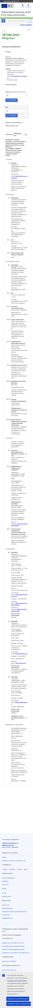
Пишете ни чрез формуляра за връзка (13, 949)
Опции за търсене (26, 25)
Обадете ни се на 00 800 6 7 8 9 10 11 (13, 943)
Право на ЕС (6, 905)
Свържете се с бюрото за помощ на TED (14, 860)
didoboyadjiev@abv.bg (19, 703)
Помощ (4, 857)
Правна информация (8, 878)
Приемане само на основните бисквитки (19, 1003)
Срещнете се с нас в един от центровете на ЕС (16, 952)
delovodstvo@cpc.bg (21, 653)
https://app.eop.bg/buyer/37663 (19, 610)
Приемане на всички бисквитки (18, 999)
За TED (4, 893)
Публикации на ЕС (7, 918)
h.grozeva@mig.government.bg (19, 177)
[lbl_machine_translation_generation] (22, 123)
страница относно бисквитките (17, 980)
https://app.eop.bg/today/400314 (19, 524)
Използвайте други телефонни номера (13, 946)
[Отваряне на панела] (4, 31)
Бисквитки (5, 881)
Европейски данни (7, 908)
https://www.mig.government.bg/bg (19, 604)
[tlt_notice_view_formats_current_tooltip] (26, 134)
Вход (22, 7)
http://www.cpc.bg (20, 663)
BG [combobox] (7, 95)
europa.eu (18, 935)
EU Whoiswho (6, 915)
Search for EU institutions (9, 961)
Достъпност (5, 884)
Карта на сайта (6, 896)
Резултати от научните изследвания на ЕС (14, 911)
